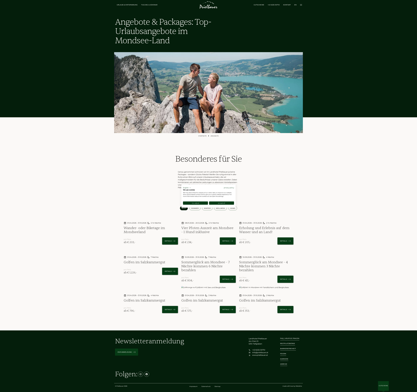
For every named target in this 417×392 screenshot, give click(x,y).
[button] (187, 187)
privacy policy (229, 187)
